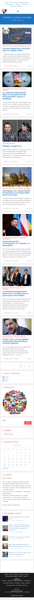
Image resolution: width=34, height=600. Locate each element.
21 (12, 462)
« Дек (3, 468)
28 (12, 464)
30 (21, 464)
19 (4, 462)
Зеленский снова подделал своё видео (19, 537)
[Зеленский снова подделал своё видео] (5, 538)
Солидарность (27, 580)
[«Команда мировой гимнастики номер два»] (5, 518)
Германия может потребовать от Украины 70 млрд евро (16, 243)
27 (23, 20)
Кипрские (10, 46)
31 (25, 464)
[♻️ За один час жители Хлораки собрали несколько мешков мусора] (5, 554)
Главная (6, 2)
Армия (4, 46)
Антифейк (15, 576)
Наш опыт (10, 592)
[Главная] (10, 20)
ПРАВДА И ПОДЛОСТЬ (12, 146)
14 (12, 459)
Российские (19, 188)
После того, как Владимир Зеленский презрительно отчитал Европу (15, 341)
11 (29, 456)
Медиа (20, 576)
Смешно (25, 576)
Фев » (7, 468)
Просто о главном (13, 2)
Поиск (4, 420)
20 (8, 462)
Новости (18, 4)
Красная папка (9, 4)
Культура (5, 89)
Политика (5, 90)
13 (8, 459)
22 (17, 462)
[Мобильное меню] (18, 11)
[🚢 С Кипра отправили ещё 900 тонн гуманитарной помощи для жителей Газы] (5, 546)
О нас (6, 592)
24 (25, 462)
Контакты (27, 592)
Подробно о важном (23, 2)
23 (21, 462)
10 (25, 456)
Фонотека (24, 4)
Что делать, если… (19, 592)
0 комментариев (19, 520)
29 (17, 464)
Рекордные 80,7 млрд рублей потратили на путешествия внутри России (16, 193)
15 (17, 459)
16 (21, 459)
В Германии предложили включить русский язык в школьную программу (15, 293)
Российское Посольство (21, 585)
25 (29, 462)
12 (4, 459)
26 (4, 464)
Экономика (27, 188)
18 (29, 459)
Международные (19, 46)
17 (25, 459)
